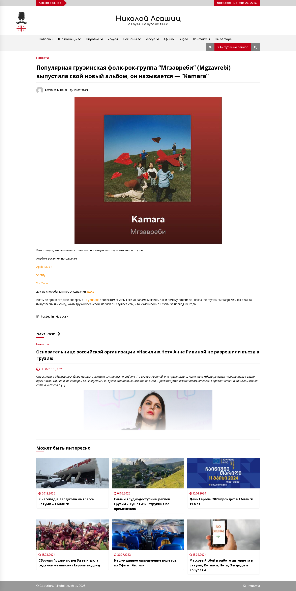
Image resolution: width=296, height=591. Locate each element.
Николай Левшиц (148, 19)
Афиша (169, 39)
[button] (210, 47)
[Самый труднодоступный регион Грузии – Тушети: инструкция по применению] (148, 473)
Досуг (150, 39)
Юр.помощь (67, 39)
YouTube (42, 283)
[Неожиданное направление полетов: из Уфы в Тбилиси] (148, 534)
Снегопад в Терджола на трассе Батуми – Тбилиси (66, 501)
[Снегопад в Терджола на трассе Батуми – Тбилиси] (72, 473)
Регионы (130, 39)
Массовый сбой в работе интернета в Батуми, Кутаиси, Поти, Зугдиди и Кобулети (221, 565)
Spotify (40, 275)
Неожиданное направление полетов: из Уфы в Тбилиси (145, 562)
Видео (183, 39)
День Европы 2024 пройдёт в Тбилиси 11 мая (221, 501)
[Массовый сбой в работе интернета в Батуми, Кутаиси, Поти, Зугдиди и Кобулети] (223, 534)
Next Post (45, 333)
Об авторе (223, 39)
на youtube (91, 300)
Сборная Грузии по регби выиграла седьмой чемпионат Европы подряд (69, 562)
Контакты (201, 39)
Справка (92, 39)
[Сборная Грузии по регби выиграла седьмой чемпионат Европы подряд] (72, 534)
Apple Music (44, 267)
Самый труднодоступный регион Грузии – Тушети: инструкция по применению (142, 504)
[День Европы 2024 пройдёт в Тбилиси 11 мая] (223, 473)
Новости (46, 39)
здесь (90, 291)
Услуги (113, 39)
